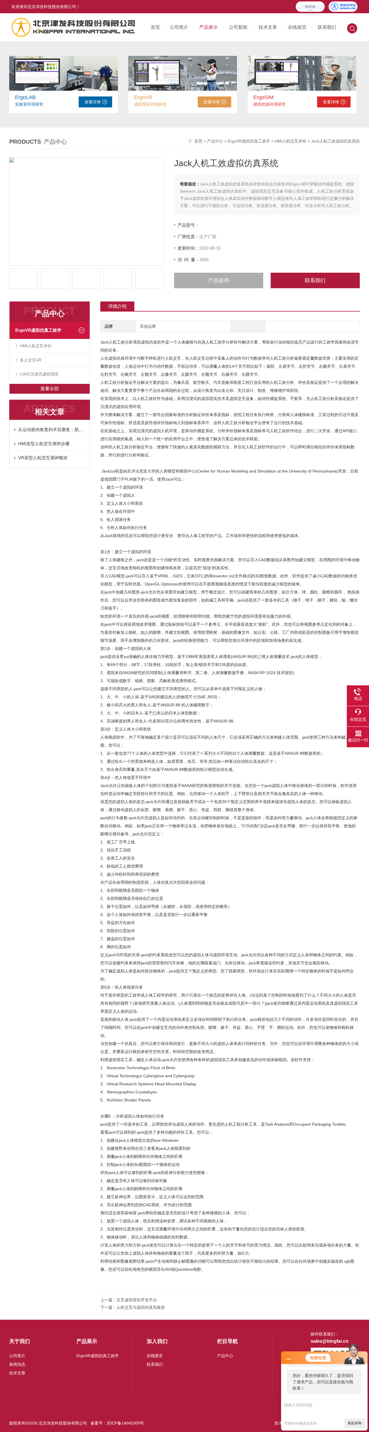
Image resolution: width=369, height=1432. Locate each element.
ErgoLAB (25, 97)
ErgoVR (143, 97)
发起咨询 (355, 1423)
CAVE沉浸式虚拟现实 (39, 374)
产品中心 (215, 141)
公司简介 (179, 27)
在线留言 (297, 27)
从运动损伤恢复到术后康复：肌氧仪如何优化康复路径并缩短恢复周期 (52, 429)
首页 (155, 27)
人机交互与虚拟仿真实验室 (140, 1307)
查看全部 (49, 388)
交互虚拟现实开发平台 (136, 1300)
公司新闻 (238, 27)
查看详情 (92, 102)
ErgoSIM (263, 97)
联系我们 (327, 27)
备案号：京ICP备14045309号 (117, 1423)
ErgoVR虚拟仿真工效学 (249, 141)
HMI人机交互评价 (290, 141)
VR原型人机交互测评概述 (42, 457)
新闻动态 (17, 1364)
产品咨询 (218, 280)
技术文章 (268, 27)
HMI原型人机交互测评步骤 (43, 443)
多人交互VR (31, 360)
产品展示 (208, 27)
